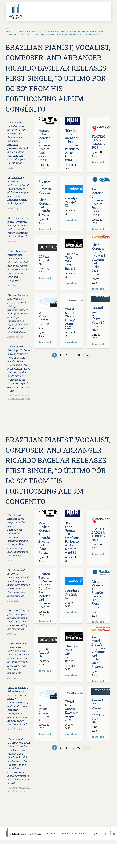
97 (78, 355)
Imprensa (52, 833)
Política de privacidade (74, 833)
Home (8, 28)
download (97, 162)
